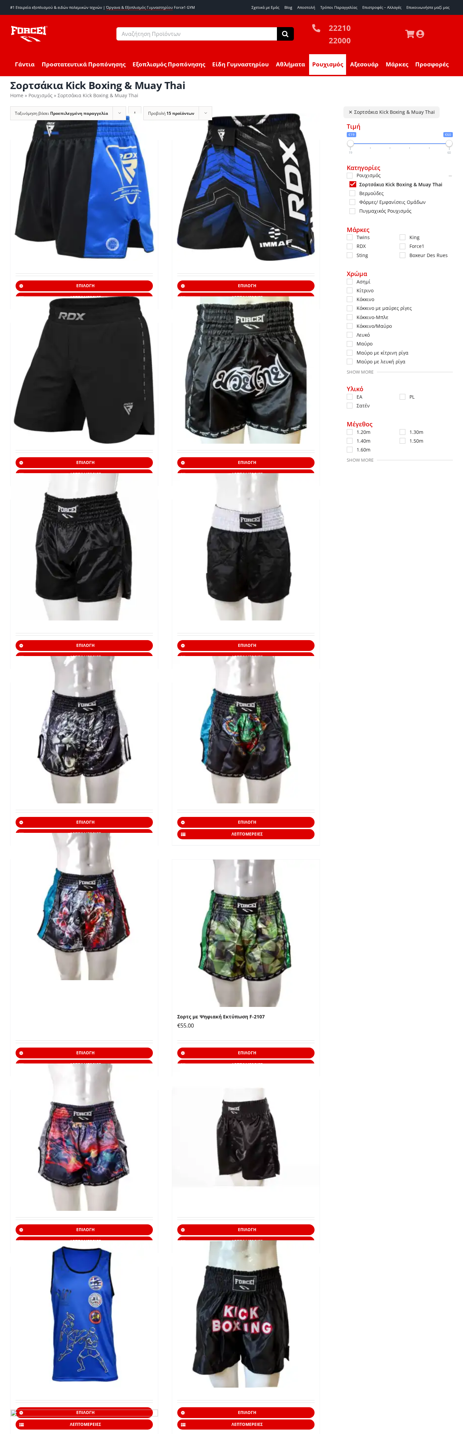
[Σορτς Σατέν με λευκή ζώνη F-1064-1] (246, 546)
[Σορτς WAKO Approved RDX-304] (84, 187)
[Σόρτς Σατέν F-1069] (246, 1314)
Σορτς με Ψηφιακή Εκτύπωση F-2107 (221, 1016)
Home (16, 95)
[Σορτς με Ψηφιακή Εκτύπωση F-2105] (84, 906)
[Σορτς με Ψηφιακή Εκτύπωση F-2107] (246, 933)
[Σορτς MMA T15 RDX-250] (84, 370)
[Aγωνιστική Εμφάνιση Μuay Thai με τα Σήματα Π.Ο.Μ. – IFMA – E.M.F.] (84, 1314)
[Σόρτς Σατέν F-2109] (246, 370)
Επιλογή (85, 286)
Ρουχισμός (40, 95)
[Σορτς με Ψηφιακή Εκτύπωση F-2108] (84, 1137)
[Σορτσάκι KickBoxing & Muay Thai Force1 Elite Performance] (84, 546)
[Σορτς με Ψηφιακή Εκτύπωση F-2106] (84, 729)
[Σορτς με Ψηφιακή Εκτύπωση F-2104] (246, 729)
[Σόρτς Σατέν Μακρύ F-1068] (246, 1137)
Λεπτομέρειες (247, 834)
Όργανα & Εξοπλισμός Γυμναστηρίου (139, 7)
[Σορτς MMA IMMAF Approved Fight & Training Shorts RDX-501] (246, 187)
